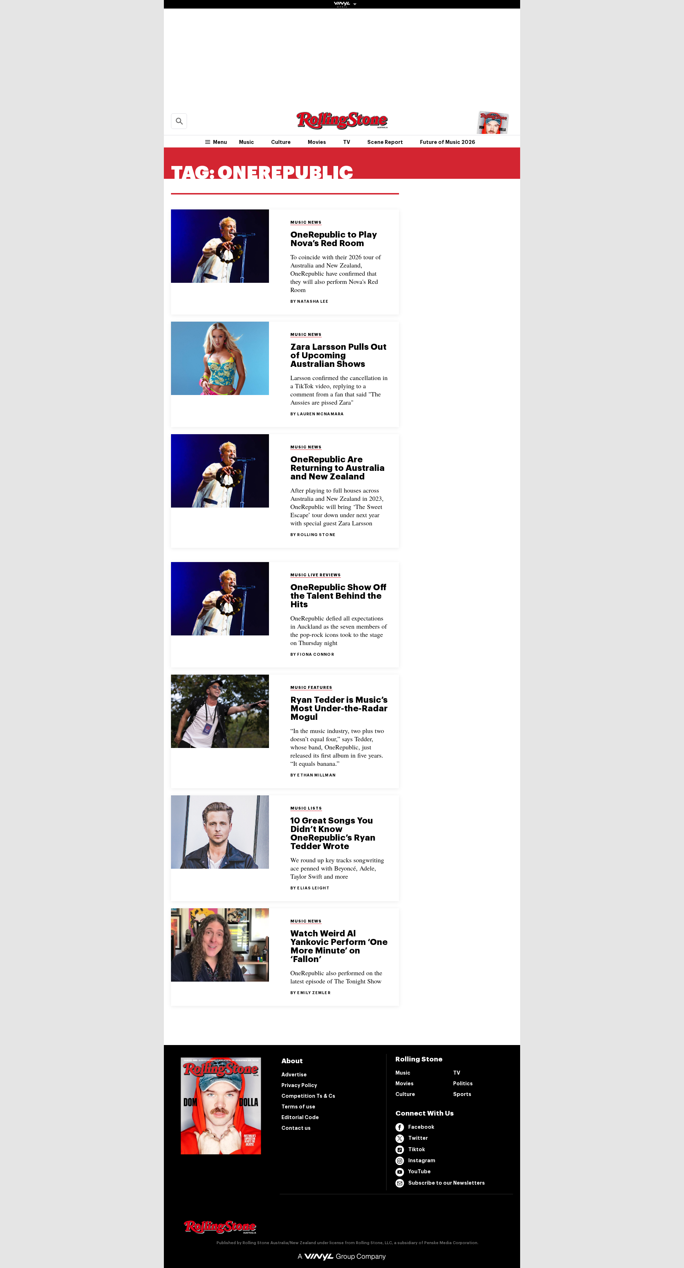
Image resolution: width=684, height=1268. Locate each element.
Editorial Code (300, 1117)
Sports (462, 1094)
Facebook (421, 1126)
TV (346, 142)
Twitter (418, 1138)
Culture (281, 142)
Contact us (296, 1128)
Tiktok (416, 1149)
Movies (317, 142)
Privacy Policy (299, 1085)
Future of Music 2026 (447, 142)
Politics (463, 1083)
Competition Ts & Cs (308, 1095)
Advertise (294, 1074)
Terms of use (298, 1106)
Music (246, 142)
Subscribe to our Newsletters (446, 1182)
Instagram (421, 1160)
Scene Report (385, 142)
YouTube (419, 1171)
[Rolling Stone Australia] (342, 126)
